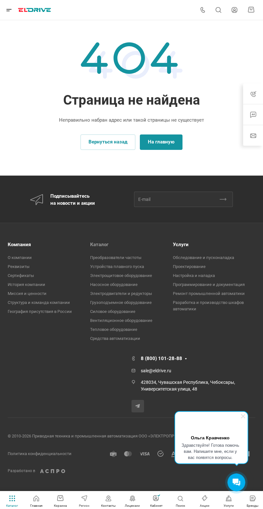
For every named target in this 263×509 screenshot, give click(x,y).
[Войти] (234, 10)
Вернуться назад (108, 142)
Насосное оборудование (114, 284)
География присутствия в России (40, 311)
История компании (26, 284)
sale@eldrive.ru (156, 370)
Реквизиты (19, 266)
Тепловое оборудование (113, 329)
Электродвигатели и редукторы (121, 293)
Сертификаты (21, 275)
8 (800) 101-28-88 (161, 358)
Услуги (181, 244)
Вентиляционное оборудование (121, 320)
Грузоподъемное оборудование (121, 302)
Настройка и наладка (194, 275)
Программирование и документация (209, 284)
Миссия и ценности (27, 293)
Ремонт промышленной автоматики (209, 293)
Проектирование (189, 266)
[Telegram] (138, 406)
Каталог (99, 244)
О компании (20, 257)
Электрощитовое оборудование (121, 275)
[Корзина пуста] (251, 10)
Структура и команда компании (39, 302)
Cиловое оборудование (112, 311)
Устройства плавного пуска (117, 266)
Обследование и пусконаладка (203, 257)
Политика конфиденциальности (40, 453)
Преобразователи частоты (115, 257)
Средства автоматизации (115, 338)
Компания (19, 244)
